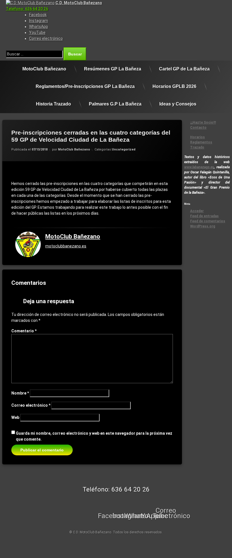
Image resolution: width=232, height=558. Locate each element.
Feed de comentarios (207, 221)
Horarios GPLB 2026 (174, 86)
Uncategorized (124, 149)
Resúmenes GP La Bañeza (112, 68)
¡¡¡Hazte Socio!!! (203, 122)
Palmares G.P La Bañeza (115, 104)
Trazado (197, 147)
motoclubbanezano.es (65, 246)
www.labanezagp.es (199, 167)
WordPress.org (202, 226)
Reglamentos (201, 142)
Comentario (23, 331)
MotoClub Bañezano (44, 68)
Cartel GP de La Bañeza (184, 68)
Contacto (198, 128)
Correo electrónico (30, 405)
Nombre (20, 393)
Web (15, 417)
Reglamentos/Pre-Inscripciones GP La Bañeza (85, 86)
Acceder (197, 211)
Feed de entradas (204, 216)
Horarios (197, 137)
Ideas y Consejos (177, 104)
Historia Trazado (53, 104)
